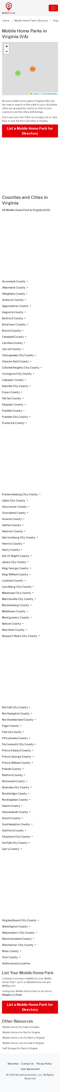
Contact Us (27, 1063)
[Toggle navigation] (53, 8)
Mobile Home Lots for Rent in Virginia (23, 1037)
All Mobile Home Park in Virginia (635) (26, 210)
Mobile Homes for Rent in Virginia (21, 1032)
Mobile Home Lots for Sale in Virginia (23, 1043)
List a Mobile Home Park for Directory (30, 130)
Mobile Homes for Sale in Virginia (21, 1027)
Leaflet (35, 93)
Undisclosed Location (16, 963)
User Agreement (30, 1069)
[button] (17, 73)
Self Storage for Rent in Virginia (20, 1048)
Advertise (13, 1063)
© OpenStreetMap (48, 93)
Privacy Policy (44, 1063)
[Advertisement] (30, 247)
